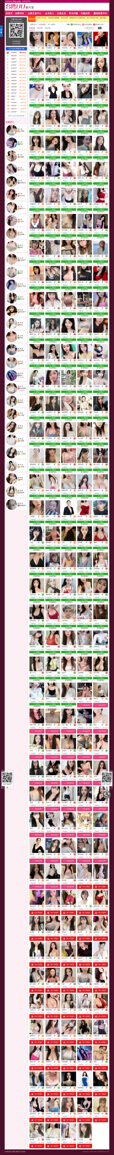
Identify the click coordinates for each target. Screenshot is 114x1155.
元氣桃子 (23, 260)
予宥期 (22, 131)
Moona (22, 299)
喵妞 (21, 428)
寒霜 (21, 363)
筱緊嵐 (22, 350)
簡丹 (21, 273)
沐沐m (22, 221)
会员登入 (49, 13)
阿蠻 (21, 337)
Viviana (22, 195)
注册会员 (61, 13)
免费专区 (19, 13)
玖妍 (21, 144)
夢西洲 (22, 492)
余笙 (21, 247)
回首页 (9, 13)
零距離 (22, 234)
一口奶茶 (23, 454)
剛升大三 (23, 208)
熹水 (21, 375)
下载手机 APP (16, 19)
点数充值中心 (34, 13)
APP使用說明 (16, 41)
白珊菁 (22, 441)
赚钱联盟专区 (100, 13)
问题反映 (85, 13)
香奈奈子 (23, 312)
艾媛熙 (22, 157)
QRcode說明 (16, 43)
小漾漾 (22, 467)
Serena (22, 170)
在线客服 (22, 1151)
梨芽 (21, 479)
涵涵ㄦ (22, 402)
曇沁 (21, 325)
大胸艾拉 (23, 183)
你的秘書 (23, 388)
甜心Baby (23, 286)
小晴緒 (22, 415)
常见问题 (73, 13)
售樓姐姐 (23, 505)
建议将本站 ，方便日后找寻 (18, 1)
